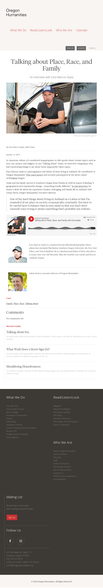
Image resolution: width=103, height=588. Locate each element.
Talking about (31, 303)
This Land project (34, 174)
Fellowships (11, 421)
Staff (55, 460)
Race (22, 303)
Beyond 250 (11, 431)
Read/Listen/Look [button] (41, 30)
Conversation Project (15, 409)
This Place (57, 415)
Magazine (57, 406)
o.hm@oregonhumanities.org (19, 565)
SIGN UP (70, 48)
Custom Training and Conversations (21, 428)
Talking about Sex (17, 332)
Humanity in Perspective (16, 415)
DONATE (81, 48)
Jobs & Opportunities (62, 470)
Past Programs (12, 437)
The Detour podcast (61, 412)
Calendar (82, 30)
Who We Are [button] (64, 30)
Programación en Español (17, 434)
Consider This (12, 406)
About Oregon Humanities (64, 451)
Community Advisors (62, 466)
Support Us (58, 473)
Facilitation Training (14, 424)
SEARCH (92, 48)
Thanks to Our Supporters (64, 476)
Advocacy (57, 457)
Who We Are (62, 442)
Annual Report (59, 479)
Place (16, 303)
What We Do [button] (18, 30)
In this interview (80, 186)
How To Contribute (61, 424)
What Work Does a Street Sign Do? (28, 349)
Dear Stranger (12, 412)
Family (9, 303)
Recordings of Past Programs (65, 421)
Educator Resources (62, 418)
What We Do (15, 397)
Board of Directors (61, 463)
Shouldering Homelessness (23, 366)
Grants (9, 418)
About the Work (60, 454)
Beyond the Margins (61, 409)
